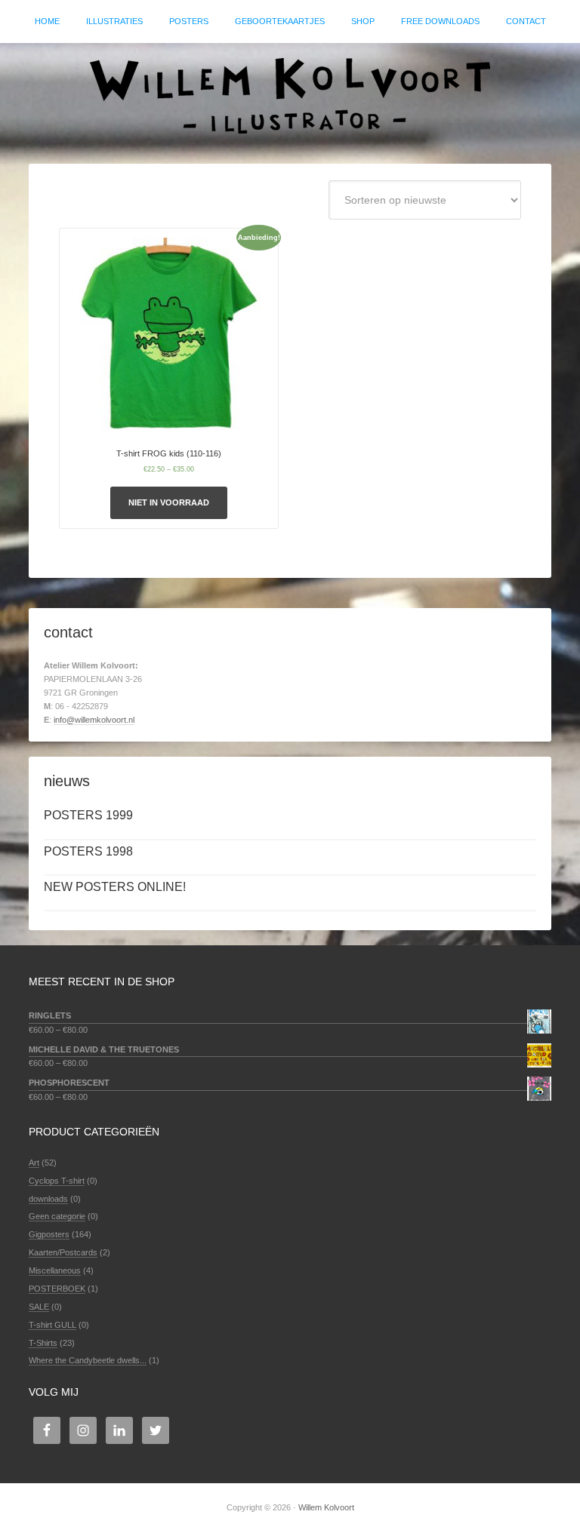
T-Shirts (43, 1342)
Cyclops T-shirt (57, 1180)
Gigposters (49, 1234)
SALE (39, 1306)
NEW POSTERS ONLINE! (115, 886)
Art (34, 1162)
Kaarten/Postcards (63, 1252)
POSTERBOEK (57, 1288)
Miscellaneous (55, 1270)
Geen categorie (57, 1216)
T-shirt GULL (52, 1324)
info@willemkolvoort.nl (94, 719)
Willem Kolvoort (290, 96)
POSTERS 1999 (88, 815)
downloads (48, 1198)
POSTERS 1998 (88, 851)
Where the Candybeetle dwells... (88, 1360)
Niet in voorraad (168, 502)
